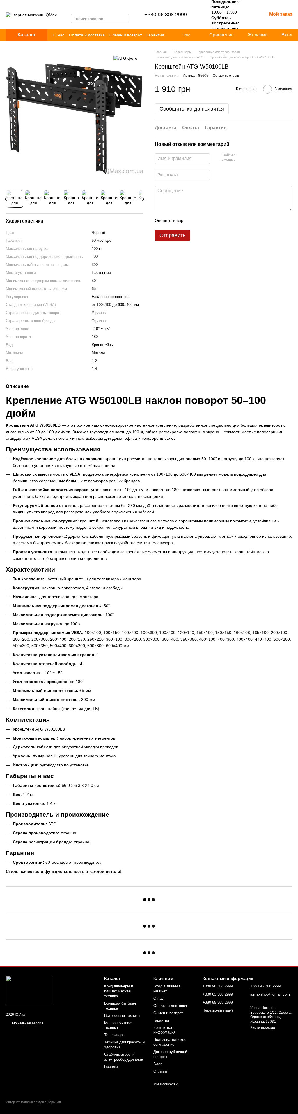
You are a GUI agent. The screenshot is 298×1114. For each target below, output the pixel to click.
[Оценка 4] (221, 220)
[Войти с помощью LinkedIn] (260, 157)
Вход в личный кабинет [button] (166, 988)
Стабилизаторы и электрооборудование (123, 1057)
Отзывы (160, 1071)
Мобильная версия (27, 1023)
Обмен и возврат (125, 35)
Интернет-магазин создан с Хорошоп (33, 1102)
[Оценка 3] (211, 220)
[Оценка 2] (202, 220)
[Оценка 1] (193, 220)
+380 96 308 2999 (165, 14)
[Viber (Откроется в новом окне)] (73, 8)
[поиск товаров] (124, 18)
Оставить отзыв (226, 75)
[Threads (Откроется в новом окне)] (80, 8)
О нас (58, 35)
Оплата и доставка (87, 35)
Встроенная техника (122, 1015)
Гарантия (155, 35)
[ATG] (125, 58)
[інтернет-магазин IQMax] (29, 990)
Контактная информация (164, 1030)
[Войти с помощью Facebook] (241, 157)
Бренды (111, 1066)
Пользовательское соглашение (169, 1042)
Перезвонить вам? (218, 1010)
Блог (157, 1064)
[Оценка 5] (230, 220)
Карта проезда (262, 1027)
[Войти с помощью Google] (251, 157)
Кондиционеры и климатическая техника (118, 991)
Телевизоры (114, 1035)
